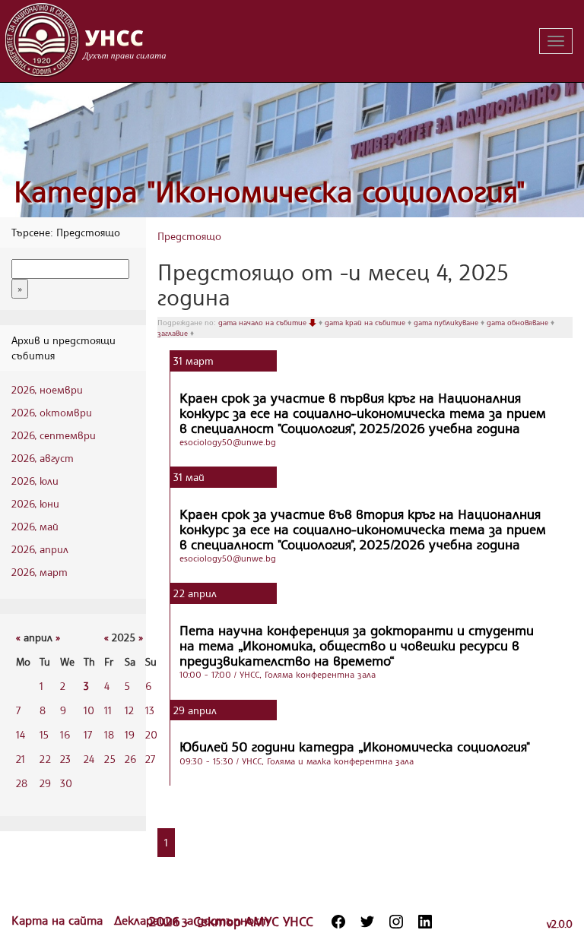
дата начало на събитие (263, 322)
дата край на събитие (366, 322)
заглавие (173, 332)
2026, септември (53, 435)
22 (45, 758)
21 (20, 758)
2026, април (39, 549)
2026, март (39, 571)
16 (65, 734)
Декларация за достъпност (191, 920)
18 (109, 734)
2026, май (35, 526)
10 (89, 710)
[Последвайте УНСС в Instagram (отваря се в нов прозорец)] (396, 922)
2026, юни (35, 503)
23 (65, 758)
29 (45, 783)
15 (44, 734)
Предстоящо (189, 235)
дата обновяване (519, 322)
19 (130, 734)
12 (129, 710)
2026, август (42, 457)
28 (21, 783)
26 (130, 758)
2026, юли (35, 480)
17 (88, 734)
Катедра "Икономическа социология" (269, 191)
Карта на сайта (58, 920)
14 (20, 734)
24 (89, 758)
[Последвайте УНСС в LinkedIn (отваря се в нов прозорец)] (425, 922)
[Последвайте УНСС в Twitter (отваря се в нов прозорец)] (367, 922)
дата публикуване (447, 322)
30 (66, 783)
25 (110, 758)
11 (108, 710)
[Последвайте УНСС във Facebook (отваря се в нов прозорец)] (338, 922)
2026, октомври (51, 412)
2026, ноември (47, 389)
